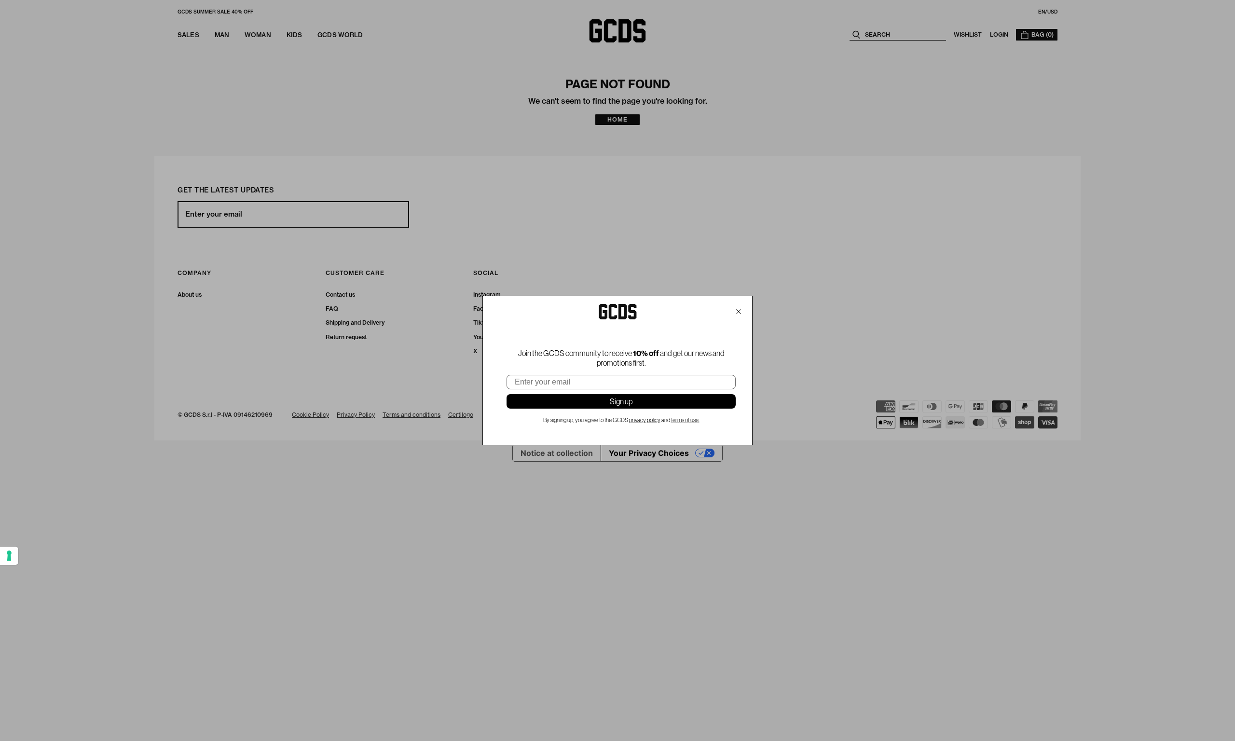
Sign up (621, 401)
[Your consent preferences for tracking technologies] (9, 556)
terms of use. (685, 420)
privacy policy (644, 420)
